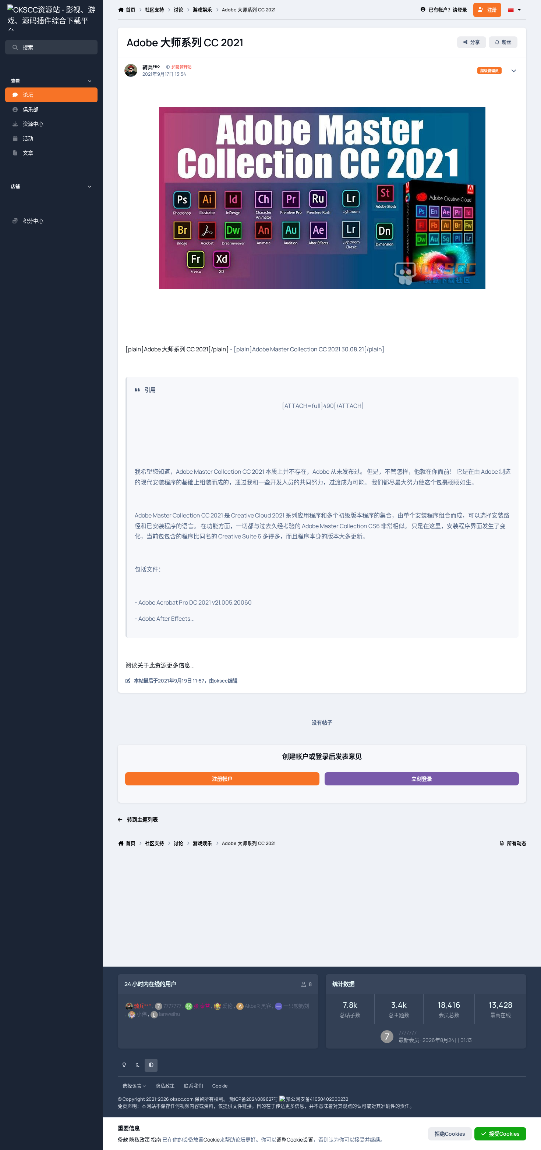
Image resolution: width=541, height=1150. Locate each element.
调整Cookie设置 (294, 1139)
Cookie (219, 1086)
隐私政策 (165, 1086)
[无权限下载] (322, 112)
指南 (156, 1139)
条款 (123, 1139)
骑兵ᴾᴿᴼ (151, 67)
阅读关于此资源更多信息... (160, 665)
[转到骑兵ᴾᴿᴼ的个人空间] (130, 70)
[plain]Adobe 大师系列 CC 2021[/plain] (177, 349)
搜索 (28, 47)
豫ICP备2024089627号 (253, 1099)
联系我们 (193, 1086)
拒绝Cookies (450, 1133)
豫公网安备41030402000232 (317, 1099)
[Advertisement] (322, 910)
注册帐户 (222, 778)
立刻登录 (421, 778)
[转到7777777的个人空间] (387, 1036)
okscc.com (182, 1099)
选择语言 (133, 1086)
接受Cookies (504, 1133)
